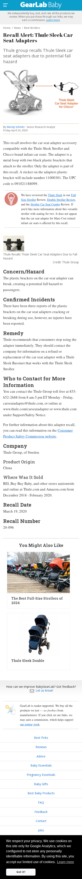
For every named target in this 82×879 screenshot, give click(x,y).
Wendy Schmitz (16, 127)
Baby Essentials (41, 765)
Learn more (53, 20)
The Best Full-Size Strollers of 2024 (37, 600)
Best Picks (41, 738)
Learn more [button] (65, 862)
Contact (41, 821)
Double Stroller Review (61, 200)
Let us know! (44, 690)
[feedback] (32, 690)
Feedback (41, 812)
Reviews (41, 747)
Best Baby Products (41, 793)
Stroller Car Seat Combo (45, 204)
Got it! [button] (20, 872)
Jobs (41, 830)
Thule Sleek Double (27, 661)
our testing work (30, 724)
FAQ (41, 802)
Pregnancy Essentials (41, 775)
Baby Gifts (41, 784)
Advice (41, 756)
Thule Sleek (55, 195)
